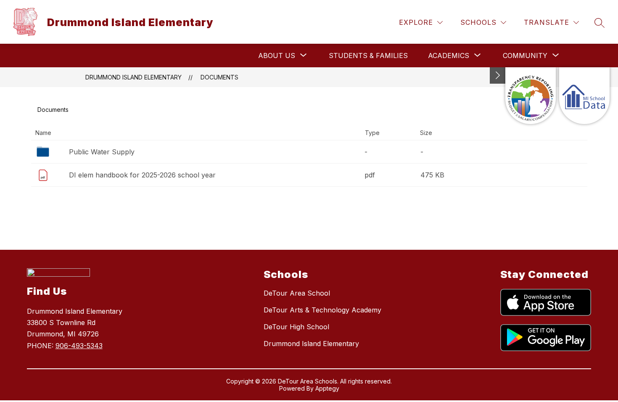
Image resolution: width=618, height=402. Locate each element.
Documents (219, 77)
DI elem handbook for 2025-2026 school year (142, 175)
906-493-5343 (79, 345)
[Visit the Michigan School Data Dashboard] (584, 95)
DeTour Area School (297, 293)
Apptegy (327, 388)
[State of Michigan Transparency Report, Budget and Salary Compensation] (530, 95)
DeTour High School (296, 327)
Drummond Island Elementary (133, 77)
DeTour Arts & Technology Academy (322, 310)
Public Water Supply (102, 152)
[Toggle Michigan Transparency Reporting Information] (498, 75)
